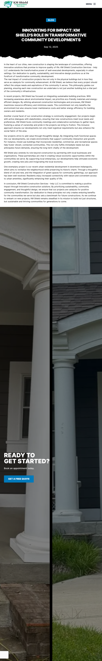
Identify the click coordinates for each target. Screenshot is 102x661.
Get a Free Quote (18, 479)
